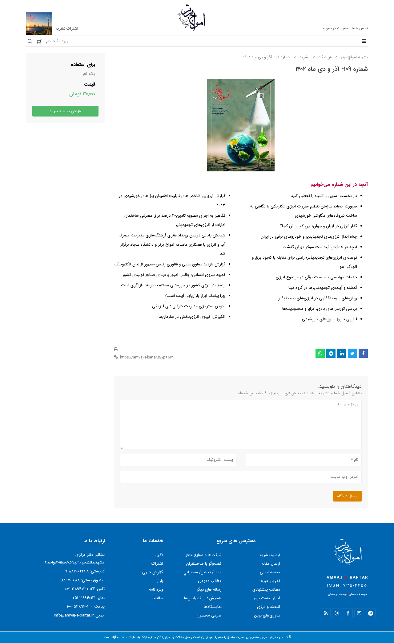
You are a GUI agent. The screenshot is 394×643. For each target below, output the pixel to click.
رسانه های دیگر (209, 589)
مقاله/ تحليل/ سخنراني (202, 572)
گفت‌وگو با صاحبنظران (204, 563)
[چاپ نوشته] (116, 349)
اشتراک (157, 563)
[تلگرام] (331, 353)
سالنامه (157, 598)
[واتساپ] (320, 353)
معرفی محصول (209, 615)
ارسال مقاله (271, 563)
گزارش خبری (152, 572)
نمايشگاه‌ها (213, 607)
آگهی (159, 555)
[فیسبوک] (363, 353)
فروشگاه (325, 57)
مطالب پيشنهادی (266, 589)
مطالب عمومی (210, 581)
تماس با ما (360, 28)
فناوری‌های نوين (267, 615)
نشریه (304, 57)
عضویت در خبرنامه (335, 28)
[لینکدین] (341, 353)
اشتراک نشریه (66, 28)
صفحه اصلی (270, 572)
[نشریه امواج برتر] (191, 31)
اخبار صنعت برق (267, 598)
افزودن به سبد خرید (66, 111)
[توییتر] (352, 353)
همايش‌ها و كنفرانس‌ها (203, 598)
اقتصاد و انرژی (268, 607)
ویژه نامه (156, 589)
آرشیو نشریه (270, 555)
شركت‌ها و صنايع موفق (203, 555)
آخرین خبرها (269, 581)
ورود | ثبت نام (57, 41)
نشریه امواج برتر (354, 57)
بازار (160, 581)
